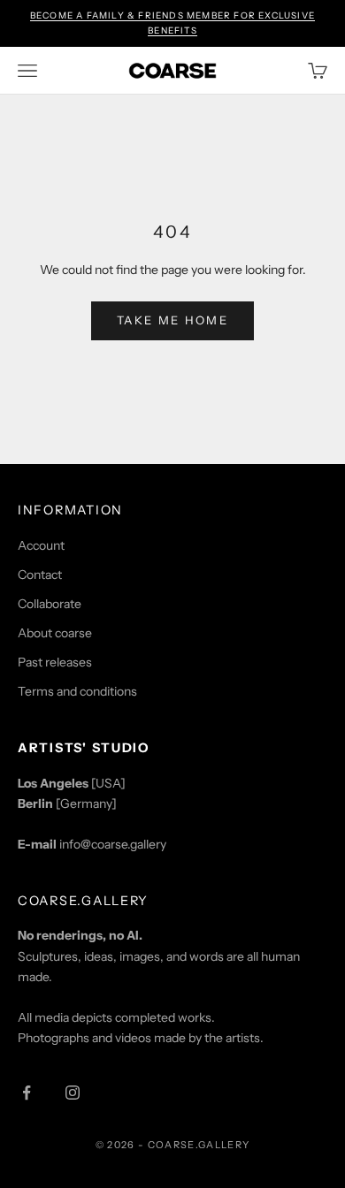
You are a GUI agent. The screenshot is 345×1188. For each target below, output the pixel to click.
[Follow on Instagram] (72, 1092)
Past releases (55, 662)
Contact (40, 575)
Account (41, 545)
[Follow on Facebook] (26, 1092)
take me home (172, 320)
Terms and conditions (77, 691)
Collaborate (49, 604)
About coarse (55, 633)
